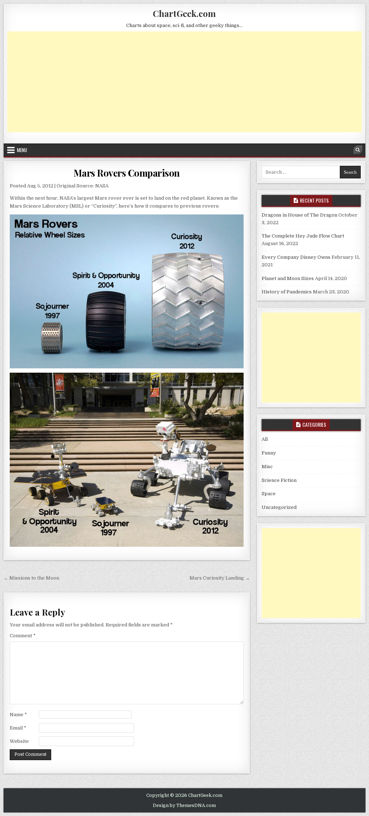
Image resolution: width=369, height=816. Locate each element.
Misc (267, 466)
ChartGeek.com (184, 13)
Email (18, 728)
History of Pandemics (287, 291)
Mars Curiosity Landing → (220, 578)
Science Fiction (279, 480)
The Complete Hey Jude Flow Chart (303, 236)
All (265, 439)
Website (19, 741)
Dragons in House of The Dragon (299, 215)
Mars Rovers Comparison (127, 173)
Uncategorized (279, 507)
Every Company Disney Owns (296, 257)
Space (269, 493)
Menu (22, 150)
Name (18, 714)
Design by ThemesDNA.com (184, 805)
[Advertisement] (184, 81)
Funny (269, 453)
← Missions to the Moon (31, 578)
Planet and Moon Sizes (288, 278)
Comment (23, 635)
